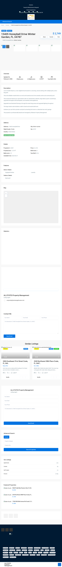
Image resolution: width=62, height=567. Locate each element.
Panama (40, 552)
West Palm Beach (51, 554)
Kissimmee (24, 550)
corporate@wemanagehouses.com (15, 300)
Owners (31, 5)
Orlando (34, 552)
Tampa (38, 554)
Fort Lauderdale (45, 547)
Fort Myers (52, 547)
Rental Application (31, 10)
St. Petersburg (25, 554)
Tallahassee (32, 554)
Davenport (30, 547)
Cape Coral (12, 547)
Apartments (6, 462)
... (19, 370)
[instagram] (33, 2)
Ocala (5, 357)
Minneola (16, 552)
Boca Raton (5, 547)
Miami (11, 552)
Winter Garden (17, 40)
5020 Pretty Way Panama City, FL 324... (22, 488)
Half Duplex (6, 470)
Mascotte (52, 550)
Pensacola (46, 552)
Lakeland (30, 550)
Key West (18, 550)
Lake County (36, 550)
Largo (42, 550)
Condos (5, 466)
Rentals (4, 30)
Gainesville (5, 550)
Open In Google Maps (9, 135)
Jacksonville (12, 550)
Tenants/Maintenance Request (31, 7)
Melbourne (5, 552)
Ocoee (30, 552)
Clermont (17, 547)
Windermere (5, 557)
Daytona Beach (37, 547)
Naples (21, 552)
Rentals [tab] (6, 437)
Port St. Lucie (52, 552)
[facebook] (29, 2)
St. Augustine (18, 554)
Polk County (5, 554)
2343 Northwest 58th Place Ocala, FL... (22, 494)
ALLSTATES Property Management (16, 295)
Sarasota (11, 554)
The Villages (44, 554)
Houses (7, 25)
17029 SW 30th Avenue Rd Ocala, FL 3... (22, 501)
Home (2, 25)
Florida (12, 129)
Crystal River (23, 547)
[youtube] (31, 2)
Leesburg (47, 550)
